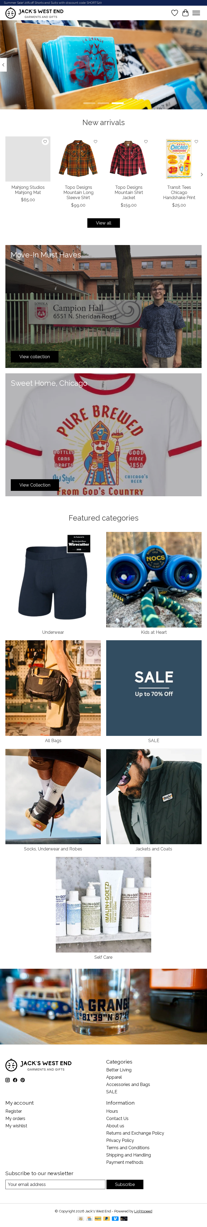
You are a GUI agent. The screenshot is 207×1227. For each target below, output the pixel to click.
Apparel (114, 1077)
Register (13, 1111)
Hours (112, 1111)
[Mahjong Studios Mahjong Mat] (27, 159)
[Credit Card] (89, 1219)
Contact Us (117, 1118)
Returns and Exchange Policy (135, 1133)
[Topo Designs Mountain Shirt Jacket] (128, 159)
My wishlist (16, 1125)
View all (103, 223)
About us (115, 1125)
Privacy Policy (120, 1140)
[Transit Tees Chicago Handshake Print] (179, 159)
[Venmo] (115, 1219)
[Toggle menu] (196, 13)
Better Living (119, 1069)
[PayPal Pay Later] (106, 1219)
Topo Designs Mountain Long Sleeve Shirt (78, 192)
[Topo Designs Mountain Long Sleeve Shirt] (78, 159)
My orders (15, 1118)
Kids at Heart (154, 632)
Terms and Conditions (128, 1147)
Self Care (103, 957)
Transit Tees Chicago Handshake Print (179, 192)
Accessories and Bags (128, 1084)
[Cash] (80, 1219)
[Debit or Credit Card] (123, 1219)
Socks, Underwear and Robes (53, 848)
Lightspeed (143, 1211)
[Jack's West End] (34, 12)
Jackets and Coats (154, 848)
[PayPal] (98, 1219)
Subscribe (125, 1184)
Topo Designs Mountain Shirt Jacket (129, 192)
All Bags (53, 740)
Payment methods (124, 1162)
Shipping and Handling (128, 1155)
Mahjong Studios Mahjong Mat (28, 190)
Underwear (53, 632)
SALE (153, 740)
